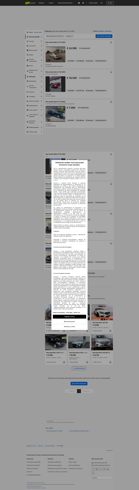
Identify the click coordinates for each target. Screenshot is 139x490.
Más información (69, 321)
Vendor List (77, 312)
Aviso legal (69, 312)
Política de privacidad (59, 312)
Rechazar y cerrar (69, 326)
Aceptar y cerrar (69, 317)
